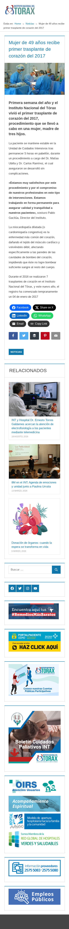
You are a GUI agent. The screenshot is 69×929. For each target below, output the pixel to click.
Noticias (16, 352)
